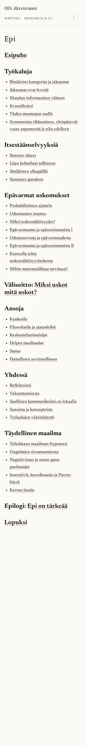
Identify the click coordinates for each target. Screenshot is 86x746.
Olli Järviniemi (20, 8)
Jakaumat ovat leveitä (29, 90)
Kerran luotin (22, 490)
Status (15, 351)
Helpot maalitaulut (27, 343)
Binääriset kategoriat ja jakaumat (39, 82)
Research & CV (38, 18)
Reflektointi (20, 385)
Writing (12, 18)
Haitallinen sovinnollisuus (33, 359)
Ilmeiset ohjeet (23, 155)
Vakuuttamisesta (24, 393)
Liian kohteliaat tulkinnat (32, 163)
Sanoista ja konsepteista (31, 410)
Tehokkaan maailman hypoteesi (38, 444)
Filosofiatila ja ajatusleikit (33, 327)
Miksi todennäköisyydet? (32, 222)
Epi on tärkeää (47, 506)
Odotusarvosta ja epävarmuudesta (40, 238)
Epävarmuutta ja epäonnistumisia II (42, 246)
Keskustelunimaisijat (28, 335)
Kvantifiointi (21, 106)
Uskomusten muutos (28, 214)
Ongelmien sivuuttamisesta (34, 452)
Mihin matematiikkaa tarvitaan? (39, 269)
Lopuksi (15, 523)
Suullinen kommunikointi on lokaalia (43, 401)
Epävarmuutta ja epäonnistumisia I (41, 230)
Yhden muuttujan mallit (31, 114)
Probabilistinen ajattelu (31, 206)
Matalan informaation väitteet (37, 98)
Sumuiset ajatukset (26, 179)
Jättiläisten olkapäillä (29, 171)
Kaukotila (18, 319)
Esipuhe (15, 55)
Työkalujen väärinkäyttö (32, 417)
